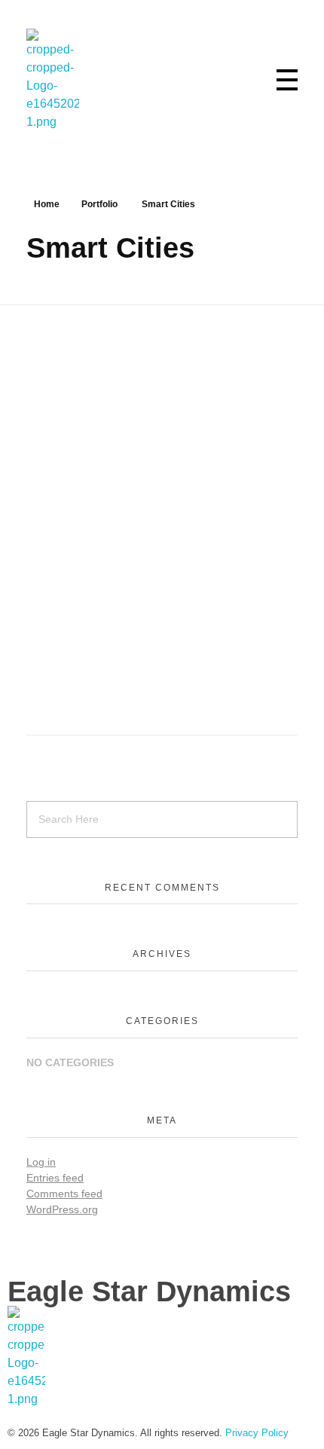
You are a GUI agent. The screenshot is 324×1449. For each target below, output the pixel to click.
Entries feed (55, 1178)
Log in (41, 1162)
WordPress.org (62, 1209)
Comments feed (64, 1194)
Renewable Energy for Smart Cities (139, 564)
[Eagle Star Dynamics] (52, 80)
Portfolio (99, 204)
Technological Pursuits (155, 589)
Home (47, 204)
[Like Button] (293, 564)
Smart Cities (55, 589)
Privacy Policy (257, 1432)
